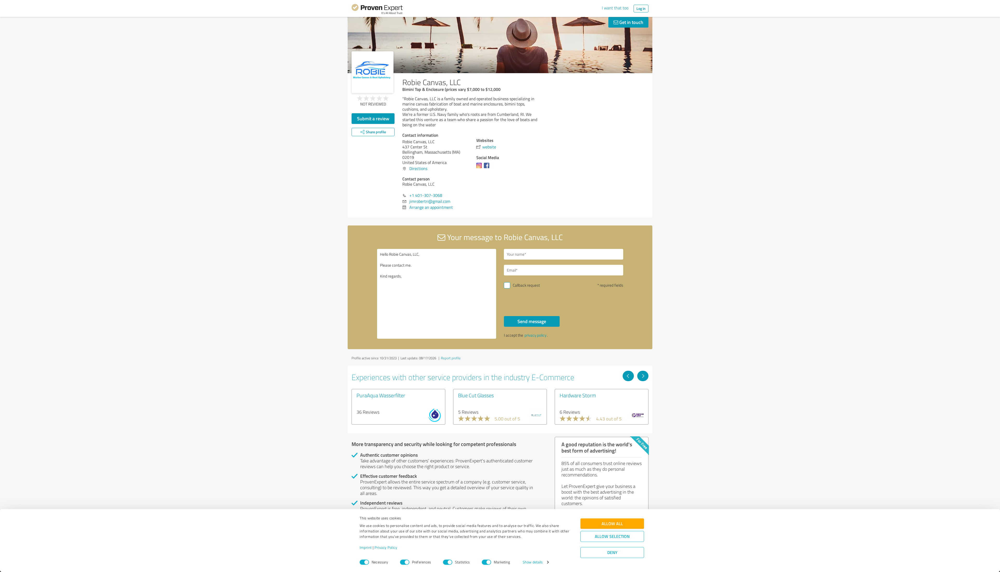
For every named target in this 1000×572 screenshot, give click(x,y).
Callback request (526, 285)
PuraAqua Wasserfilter (381, 395)
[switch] (404, 562)
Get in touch (630, 22)
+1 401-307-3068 (425, 195)
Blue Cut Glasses (476, 395)
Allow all (612, 524)
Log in (641, 8)
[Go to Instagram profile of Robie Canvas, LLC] (480, 168)
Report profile (451, 358)
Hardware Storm (578, 395)
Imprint (366, 547)
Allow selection (612, 536)
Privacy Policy (385, 547)
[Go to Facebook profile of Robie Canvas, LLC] (487, 168)
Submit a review (373, 118)
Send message (531, 321)
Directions (418, 168)
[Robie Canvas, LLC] (372, 72)
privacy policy (535, 335)
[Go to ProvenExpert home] (377, 10)
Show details (533, 562)
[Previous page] (628, 376)
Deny (612, 553)
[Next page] (642, 376)
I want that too (615, 8)
